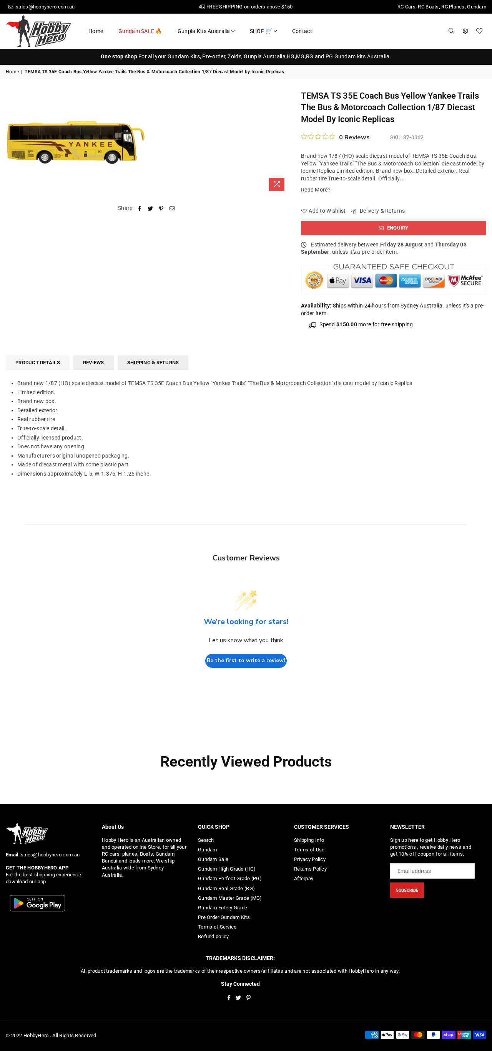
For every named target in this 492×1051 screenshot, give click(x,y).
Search (206, 840)
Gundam (207, 850)
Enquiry (397, 228)
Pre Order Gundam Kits (224, 917)
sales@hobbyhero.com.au (45, 7)
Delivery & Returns (382, 211)
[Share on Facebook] (140, 208)
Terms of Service (217, 927)
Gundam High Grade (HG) (227, 869)
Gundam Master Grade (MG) (230, 898)
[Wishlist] (479, 31)
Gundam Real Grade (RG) (226, 888)
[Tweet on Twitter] (150, 208)
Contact (302, 31)
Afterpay (303, 878)
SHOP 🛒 (261, 31)
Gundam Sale (213, 859)
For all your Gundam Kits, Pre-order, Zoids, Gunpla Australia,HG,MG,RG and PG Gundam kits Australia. (246, 56)
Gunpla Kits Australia (204, 31)
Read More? (316, 190)
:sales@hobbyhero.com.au (49, 855)
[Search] (452, 31)
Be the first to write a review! (246, 660)
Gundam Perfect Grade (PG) (230, 878)
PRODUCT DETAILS (37, 362)
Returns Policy (310, 869)
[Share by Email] (172, 208)
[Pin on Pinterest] (162, 208)
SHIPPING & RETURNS (153, 362)
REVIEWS (93, 362)
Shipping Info (309, 840)
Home (95, 31)
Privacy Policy (310, 859)
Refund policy (213, 936)
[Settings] (465, 31)
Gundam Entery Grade (222, 908)
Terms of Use (309, 850)
